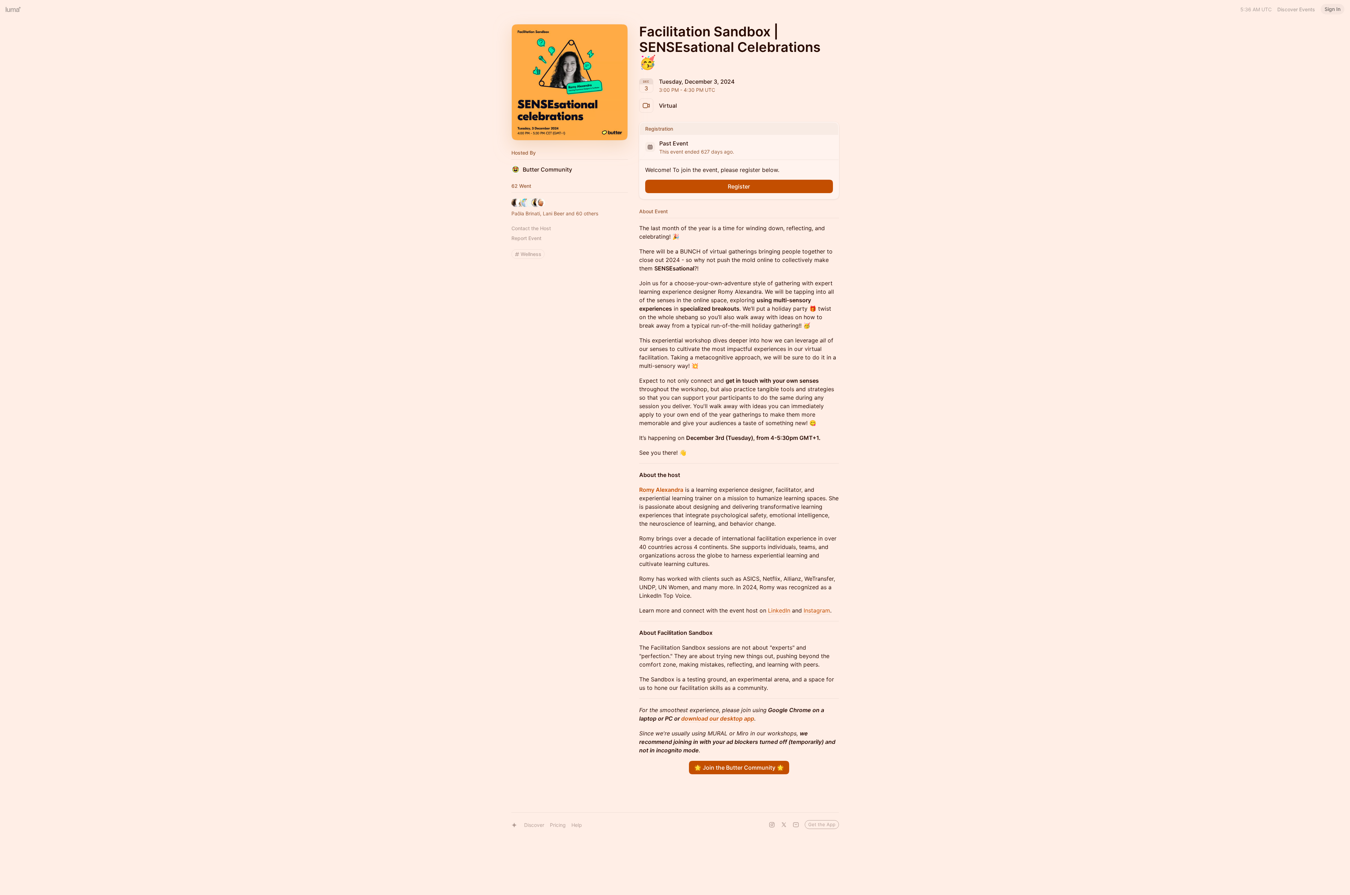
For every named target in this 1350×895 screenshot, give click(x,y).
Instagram (817, 610)
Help (576, 825)
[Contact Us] (796, 825)
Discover (534, 825)
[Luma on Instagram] (772, 825)
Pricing (558, 825)
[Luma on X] (784, 825)
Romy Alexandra (661, 489)
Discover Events (1296, 9)
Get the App (821, 824)
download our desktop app (717, 718)
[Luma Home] (13, 9)
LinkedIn (779, 610)
